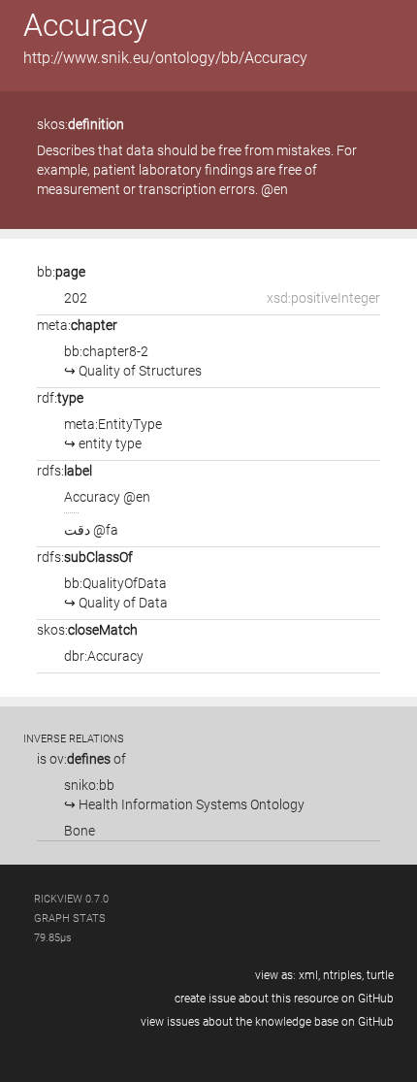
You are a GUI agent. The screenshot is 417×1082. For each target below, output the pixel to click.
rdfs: (64, 470)
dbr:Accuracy (104, 656)
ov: (80, 759)
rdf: (60, 398)
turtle (380, 975)
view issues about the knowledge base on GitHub (267, 1022)
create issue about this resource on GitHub (284, 998)
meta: (77, 325)
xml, (309, 975)
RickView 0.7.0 (71, 899)
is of (81, 759)
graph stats (70, 918)
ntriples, (343, 975)
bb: (61, 271)
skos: (80, 124)
